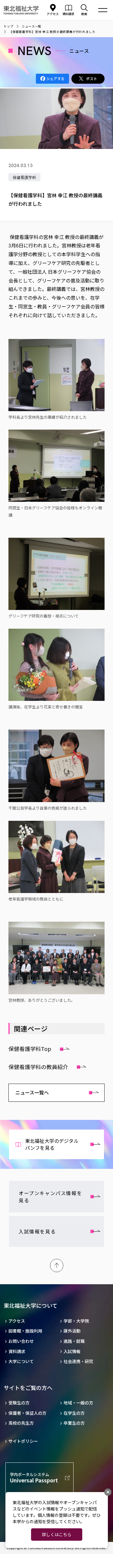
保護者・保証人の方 (27, 1413)
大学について (21, 1361)
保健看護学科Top (29, 1049)
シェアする (55, 78)
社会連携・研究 (78, 1361)
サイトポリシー (23, 1441)
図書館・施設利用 (25, 1331)
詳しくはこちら (56, 1534)
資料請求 (16, 1351)
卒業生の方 (74, 1423)
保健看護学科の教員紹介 (38, 1067)
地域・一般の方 (78, 1403)
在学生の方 (74, 1413)
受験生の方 (19, 1403)
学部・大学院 (76, 1321)
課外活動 (72, 1331)
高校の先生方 (21, 1423)
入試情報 (72, 1351)
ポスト (91, 78)
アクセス (53, 13)
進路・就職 (74, 1341)
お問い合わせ (21, 1341)
